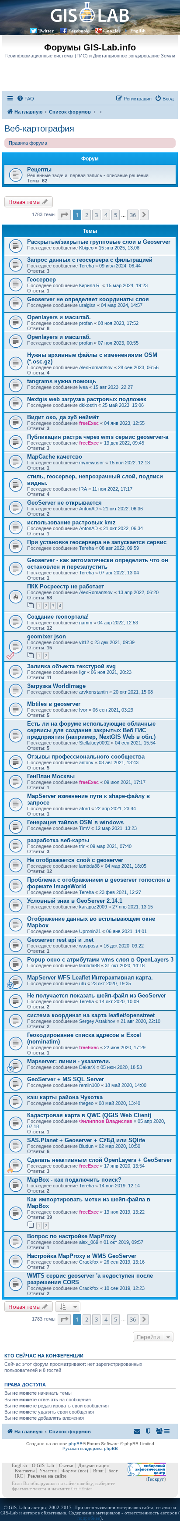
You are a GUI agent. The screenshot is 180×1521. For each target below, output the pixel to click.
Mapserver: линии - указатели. (69, 1061)
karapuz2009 (93, 906)
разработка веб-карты (58, 840)
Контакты (25, 1470)
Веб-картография (39, 128)
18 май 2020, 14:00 (125, 1085)
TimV (84, 828)
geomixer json (46, 636)
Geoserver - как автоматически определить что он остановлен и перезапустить (97, 563)
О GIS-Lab (43, 1465)
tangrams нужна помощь (61, 381)
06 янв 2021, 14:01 (126, 931)
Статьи (66, 1465)
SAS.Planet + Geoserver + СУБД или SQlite (86, 1140)
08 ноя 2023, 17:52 (118, 323)
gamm (85, 622)
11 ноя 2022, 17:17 (112, 489)
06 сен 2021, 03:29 (113, 709)
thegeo (86, 1103)
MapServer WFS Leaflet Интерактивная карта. (90, 977)
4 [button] (105, 215)
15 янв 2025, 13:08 (119, 247)
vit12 (84, 642)
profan (86, 323)
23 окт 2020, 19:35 (111, 983)
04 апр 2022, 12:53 (117, 622)
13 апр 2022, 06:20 (138, 592)
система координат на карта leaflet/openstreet (91, 1015)
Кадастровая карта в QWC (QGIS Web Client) (89, 1115)
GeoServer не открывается (64, 502)
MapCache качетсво (54, 456)
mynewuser (91, 462)
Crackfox (89, 1262)
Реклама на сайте (47, 1475)
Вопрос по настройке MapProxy (71, 1236)
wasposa (88, 945)
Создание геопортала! (58, 616)
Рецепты (39, 169)
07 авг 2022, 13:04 (119, 572)
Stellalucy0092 (94, 742)
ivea (83, 387)
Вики (98, 1470)
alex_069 (88, 1242)
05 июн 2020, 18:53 (121, 1067)
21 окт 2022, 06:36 (123, 508)
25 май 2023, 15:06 (123, 405)
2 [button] (86, 215)
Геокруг (156, 1479)
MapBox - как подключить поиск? (74, 1179)
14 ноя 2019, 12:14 (119, 1185)
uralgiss (87, 305)
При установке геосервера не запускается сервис (96, 542)
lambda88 (89, 866)
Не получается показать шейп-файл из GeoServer (96, 995)
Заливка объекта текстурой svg (71, 666)
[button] (64, 215)
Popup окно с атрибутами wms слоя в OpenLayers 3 (100, 959)
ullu (82, 983)
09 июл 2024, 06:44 (120, 265)
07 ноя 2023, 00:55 (118, 343)
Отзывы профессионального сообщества (86, 756)
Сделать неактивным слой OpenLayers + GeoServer (99, 1160)
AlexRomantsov (96, 367)
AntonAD (88, 508)
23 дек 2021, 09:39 (114, 642)
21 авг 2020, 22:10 (140, 1021)
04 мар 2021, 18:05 (125, 866)
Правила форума (28, 143)
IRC (19, 1475)
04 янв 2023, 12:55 (124, 423)
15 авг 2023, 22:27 (113, 387)
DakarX (87, 1067)
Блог (113, 1470)
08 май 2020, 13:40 (119, 1103)
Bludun (86, 1146)
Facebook (78, 30)
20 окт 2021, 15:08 (133, 692)
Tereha (86, 265)
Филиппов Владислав (105, 1121)
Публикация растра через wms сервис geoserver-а (97, 437)
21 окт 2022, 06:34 (123, 528)
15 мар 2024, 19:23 (127, 285)
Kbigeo (86, 247)
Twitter (46, 30)
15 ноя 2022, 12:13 (129, 462)
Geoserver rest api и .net (60, 940)
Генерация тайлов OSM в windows (75, 822)
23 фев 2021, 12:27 (120, 892)
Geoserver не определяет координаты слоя (88, 299)
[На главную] (90, 12)
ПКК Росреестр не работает (65, 586)
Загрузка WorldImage (56, 686)
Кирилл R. (90, 285)
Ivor (83, 709)
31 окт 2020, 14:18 (125, 965)
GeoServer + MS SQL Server (65, 1079)
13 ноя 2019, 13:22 (124, 1212)
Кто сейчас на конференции (43, 1355)
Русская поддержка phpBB (90, 1448)
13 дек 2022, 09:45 (124, 442)
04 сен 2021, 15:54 (135, 742)
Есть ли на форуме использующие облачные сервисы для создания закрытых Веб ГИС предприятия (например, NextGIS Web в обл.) (91, 730)
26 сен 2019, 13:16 (124, 1262)
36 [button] (133, 215)
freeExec (89, 423)
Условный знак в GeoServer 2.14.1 (74, 901)
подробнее (88, 1518)
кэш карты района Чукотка (65, 1097)
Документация (93, 1465)
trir (82, 846)
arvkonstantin (93, 692)
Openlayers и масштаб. (59, 317)
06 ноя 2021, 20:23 (111, 672)
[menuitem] (25, 98)
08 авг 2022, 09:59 (119, 548)
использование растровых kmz (71, 522)
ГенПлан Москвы (51, 776)
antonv (86, 762)
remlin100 (89, 1085)
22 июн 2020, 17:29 (124, 1047)
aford (84, 808)
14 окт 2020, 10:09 (119, 1001)
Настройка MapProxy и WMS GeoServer (81, 1256)
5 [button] (115, 215)
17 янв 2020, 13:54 (124, 1165)
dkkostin (88, 405)
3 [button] (96, 215)
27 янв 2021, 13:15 (132, 906)
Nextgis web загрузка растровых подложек (86, 399)
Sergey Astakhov (97, 1021)
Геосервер (41, 279)
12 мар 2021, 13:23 (116, 828)
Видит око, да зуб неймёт (63, 417)
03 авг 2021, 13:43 (118, 762)
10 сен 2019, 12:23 (124, 1288)
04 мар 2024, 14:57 (121, 305)
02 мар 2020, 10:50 (119, 1146)
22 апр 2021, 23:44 (115, 808)
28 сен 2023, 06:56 (138, 367)
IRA (83, 489)
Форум (69, 1470)
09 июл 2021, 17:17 (124, 782)
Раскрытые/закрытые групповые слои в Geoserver (98, 242)
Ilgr (82, 672)
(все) (83, 1470)
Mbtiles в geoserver (53, 704)
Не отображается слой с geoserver (75, 860)
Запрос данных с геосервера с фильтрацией (89, 259)
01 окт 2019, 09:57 (123, 1242)
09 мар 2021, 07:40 (111, 846)
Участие (48, 1470)
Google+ (112, 30)
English (137, 30)
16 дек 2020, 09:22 (124, 945)
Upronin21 (90, 931)
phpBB (76, 1443)
